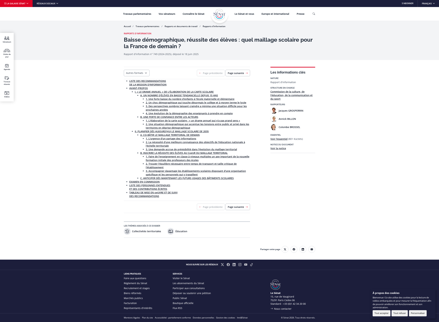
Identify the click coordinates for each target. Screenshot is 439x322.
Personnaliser (418, 313)
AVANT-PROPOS (138, 88)
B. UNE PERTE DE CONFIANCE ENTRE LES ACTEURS (169, 117)
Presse (300, 13)
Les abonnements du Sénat (188, 283)
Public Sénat (180, 298)
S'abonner (407, 3)
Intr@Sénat (242, 317)
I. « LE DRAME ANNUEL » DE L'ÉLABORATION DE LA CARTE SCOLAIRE (174, 91)
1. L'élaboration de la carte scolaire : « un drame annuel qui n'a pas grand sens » (193, 120)
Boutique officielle (183, 303)
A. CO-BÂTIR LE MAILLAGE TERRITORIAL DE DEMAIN (170, 135)
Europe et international (275, 13)
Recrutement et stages (137, 288)
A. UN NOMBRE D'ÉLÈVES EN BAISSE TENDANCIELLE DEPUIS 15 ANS (179, 95)
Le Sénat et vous (244, 13)
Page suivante (236, 73)
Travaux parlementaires (137, 13)
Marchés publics (133, 298)
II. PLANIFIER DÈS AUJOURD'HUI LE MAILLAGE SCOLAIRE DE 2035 (172, 131)
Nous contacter (283, 308)
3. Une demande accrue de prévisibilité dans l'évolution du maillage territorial (191, 149)
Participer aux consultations (189, 288)
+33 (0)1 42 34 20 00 (294, 303)
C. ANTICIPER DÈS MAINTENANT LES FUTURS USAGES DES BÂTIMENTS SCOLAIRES (187, 178)
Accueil (127, 26)
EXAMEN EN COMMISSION (144, 181)
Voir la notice (278, 148)
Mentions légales (132, 317)
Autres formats (134, 73)
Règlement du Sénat (135, 283)
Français (430, 3)
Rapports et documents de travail (181, 26)
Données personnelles (203, 317)
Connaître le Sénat (193, 13)
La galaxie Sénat (16, 3)
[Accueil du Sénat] (219, 14)
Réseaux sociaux (46, 3)
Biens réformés (132, 293)
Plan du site (147, 317)
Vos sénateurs (167, 13)
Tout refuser (399, 313)
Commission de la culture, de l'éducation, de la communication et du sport (291, 95)
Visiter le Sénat (181, 278)
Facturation (130, 303)
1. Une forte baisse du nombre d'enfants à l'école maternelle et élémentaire (190, 99)
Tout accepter (382, 313)
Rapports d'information (214, 26)
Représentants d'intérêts (138, 308)
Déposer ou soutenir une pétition (192, 293)
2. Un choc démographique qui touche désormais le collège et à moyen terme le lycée (196, 102)
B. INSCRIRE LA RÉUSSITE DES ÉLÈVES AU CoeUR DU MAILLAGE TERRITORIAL (184, 153)
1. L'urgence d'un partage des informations (171, 138)
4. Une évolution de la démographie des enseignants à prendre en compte (189, 113)
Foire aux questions (135, 278)
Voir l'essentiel (279, 139)
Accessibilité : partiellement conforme (173, 317)
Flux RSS (177, 308)
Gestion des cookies (225, 317)
